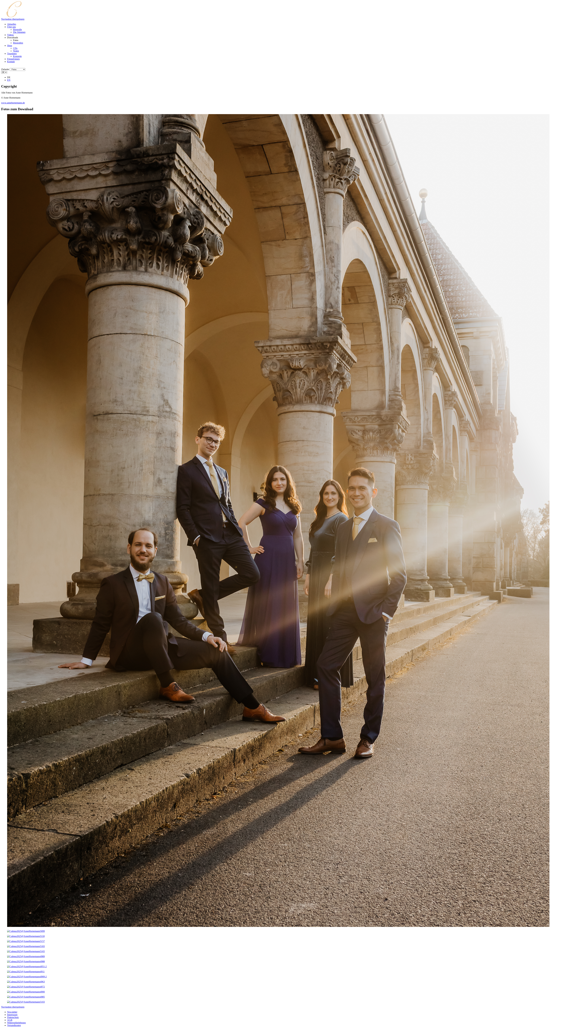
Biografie (17, 29)
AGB (9, 1020)
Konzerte (17, 56)
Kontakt (11, 61)
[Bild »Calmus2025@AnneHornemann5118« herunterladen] (26, 936)
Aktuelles (11, 24)
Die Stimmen (19, 32)
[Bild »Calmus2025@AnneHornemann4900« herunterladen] (26, 992)
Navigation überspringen (12, 19)
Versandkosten (14, 1025)
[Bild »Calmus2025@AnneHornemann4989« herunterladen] (26, 956)
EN (8, 80)
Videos (10, 35)
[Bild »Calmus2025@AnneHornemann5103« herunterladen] (26, 1002)
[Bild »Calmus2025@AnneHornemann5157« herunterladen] (26, 941)
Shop (9, 45)
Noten (16, 51)
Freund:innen (13, 59)
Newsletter (12, 1012)
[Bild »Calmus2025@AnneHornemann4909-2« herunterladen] (27, 976)
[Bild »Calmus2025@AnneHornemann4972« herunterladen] (26, 986)
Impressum (12, 1014)
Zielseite (5, 69)
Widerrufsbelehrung (16, 1022)
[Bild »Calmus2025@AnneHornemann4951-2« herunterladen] (27, 966)
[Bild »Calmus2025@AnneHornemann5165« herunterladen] (26, 951)
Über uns (11, 27)
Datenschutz (13, 1017)
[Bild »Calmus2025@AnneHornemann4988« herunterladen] (26, 961)
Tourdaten (12, 53)
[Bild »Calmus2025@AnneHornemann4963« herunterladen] (26, 981)
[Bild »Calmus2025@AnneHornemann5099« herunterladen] (26, 931)
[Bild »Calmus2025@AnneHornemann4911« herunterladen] (26, 971)
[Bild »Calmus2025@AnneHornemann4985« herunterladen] (26, 997)
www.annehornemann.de (13, 102)
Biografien (18, 43)
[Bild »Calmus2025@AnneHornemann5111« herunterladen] (278, 926)
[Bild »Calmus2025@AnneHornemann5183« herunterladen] (26, 946)
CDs (15, 48)
